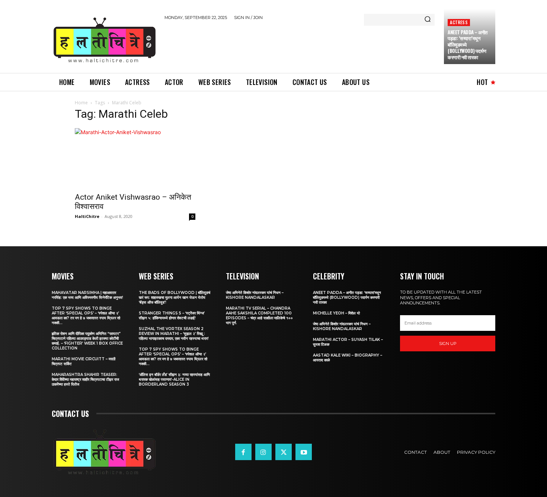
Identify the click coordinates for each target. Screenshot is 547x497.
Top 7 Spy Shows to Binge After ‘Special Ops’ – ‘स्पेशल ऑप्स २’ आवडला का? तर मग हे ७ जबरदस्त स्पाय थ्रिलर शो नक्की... (86, 315)
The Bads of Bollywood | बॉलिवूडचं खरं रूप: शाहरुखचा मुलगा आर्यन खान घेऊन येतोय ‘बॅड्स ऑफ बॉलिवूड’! (174, 297)
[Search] (427, 20)
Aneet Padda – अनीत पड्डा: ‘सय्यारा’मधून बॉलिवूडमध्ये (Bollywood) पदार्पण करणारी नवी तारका (347, 297)
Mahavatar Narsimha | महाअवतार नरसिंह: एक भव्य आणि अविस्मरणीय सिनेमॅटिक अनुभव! (87, 295)
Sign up (448, 343)
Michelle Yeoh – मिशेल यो (336, 313)
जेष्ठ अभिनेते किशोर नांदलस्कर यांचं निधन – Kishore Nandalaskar (255, 295)
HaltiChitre (87, 216)
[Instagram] (263, 452)
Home (81, 102)
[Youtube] (303, 452)
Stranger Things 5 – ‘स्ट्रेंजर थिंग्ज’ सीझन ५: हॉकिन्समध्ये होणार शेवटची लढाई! (172, 315)
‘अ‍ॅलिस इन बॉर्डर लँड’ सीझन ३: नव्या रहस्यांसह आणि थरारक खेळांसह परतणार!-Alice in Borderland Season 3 (174, 379)
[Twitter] (283, 452)
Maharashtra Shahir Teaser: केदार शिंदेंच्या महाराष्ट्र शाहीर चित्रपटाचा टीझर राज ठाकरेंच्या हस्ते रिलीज (85, 379)
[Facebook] (243, 452)
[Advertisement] (299, 45)
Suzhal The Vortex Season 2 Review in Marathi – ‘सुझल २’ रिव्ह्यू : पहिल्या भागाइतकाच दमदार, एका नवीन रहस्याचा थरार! (174, 333)
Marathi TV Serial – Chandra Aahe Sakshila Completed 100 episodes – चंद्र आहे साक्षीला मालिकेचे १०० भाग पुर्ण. (259, 315)
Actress (458, 22)
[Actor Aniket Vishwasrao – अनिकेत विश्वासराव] (135, 158)
